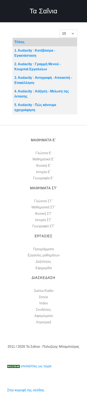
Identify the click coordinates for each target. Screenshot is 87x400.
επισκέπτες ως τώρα (36, 366)
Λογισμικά (43, 322)
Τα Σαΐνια (43, 11)
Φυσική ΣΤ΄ (43, 213)
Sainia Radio (43, 291)
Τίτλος (19, 42)
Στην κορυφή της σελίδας (25, 390)
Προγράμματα (43, 249)
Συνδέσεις (43, 309)
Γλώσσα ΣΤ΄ (43, 201)
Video (43, 303)
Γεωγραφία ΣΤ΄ (43, 226)
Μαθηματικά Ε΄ (44, 159)
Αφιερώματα (43, 316)
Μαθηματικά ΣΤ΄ (43, 207)
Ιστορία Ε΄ (43, 172)
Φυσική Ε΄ (43, 165)
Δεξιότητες (43, 261)
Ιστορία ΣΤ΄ (43, 220)
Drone (43, 297)
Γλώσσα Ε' (43, 153)
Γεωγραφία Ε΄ (43, 178)
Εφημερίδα (43, 268)
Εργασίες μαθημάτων (44, 255)
